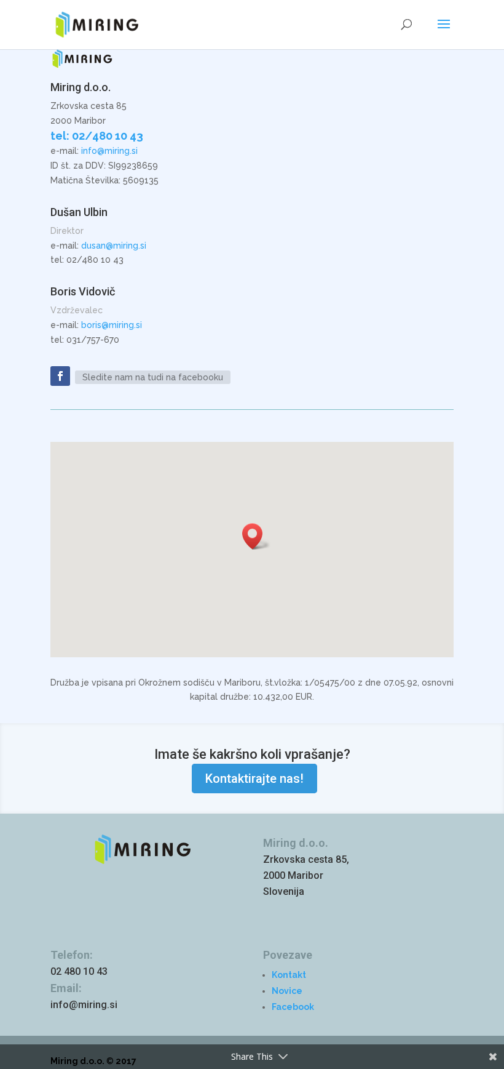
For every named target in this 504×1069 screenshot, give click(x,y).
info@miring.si (109, 151)
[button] (256, 536)
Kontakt (289, 975)
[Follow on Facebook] (60, 376)
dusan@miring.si (113, 245)
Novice (287, 991)
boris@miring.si (111, 325)
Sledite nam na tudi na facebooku (152, 377)
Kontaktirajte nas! (254, 778)
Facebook (293, 1007)
